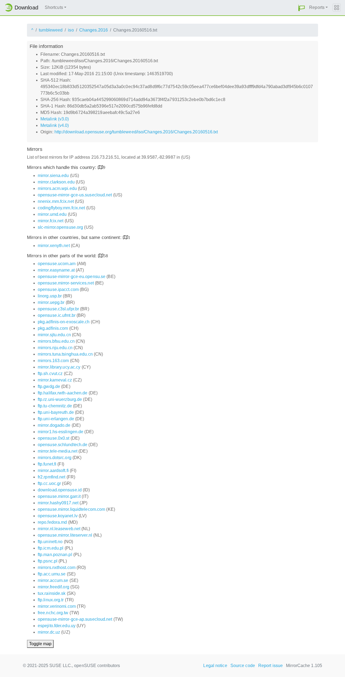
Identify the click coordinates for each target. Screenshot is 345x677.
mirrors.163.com (53, 360)
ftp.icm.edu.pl (50, 548)
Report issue (270, 665)
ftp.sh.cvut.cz (50, 373)
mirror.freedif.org (53, 587)
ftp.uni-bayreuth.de (56, 412)
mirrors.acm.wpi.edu (57, 188)
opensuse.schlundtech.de (62, 444)
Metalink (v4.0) (54, 125)
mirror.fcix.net (51, 220)
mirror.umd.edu (52, 214)
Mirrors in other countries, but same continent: (75, 237)
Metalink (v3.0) (54, 119)
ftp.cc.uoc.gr (49, 483)
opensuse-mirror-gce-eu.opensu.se (71, 276)
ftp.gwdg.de (49, 386)
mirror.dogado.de (54, 425)
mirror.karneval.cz (55, 380)
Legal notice (215, 665)
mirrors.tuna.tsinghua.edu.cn (65, 354)
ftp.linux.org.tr (51, 600)
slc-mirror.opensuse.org (60, 227)
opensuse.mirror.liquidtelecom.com (71, 509)
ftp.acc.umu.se (51, 574)
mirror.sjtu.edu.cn (54, 334)
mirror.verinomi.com (57, 606)
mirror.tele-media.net (57, 451)
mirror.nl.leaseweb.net (59, 528)
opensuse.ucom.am (57, 263)
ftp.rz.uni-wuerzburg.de (60, 399)
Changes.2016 (93, 30)
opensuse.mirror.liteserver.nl (65, 535)
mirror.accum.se (53, 580)
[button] (301, 7)
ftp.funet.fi (47, 464)
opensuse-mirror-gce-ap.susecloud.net (75, 619)
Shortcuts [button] (54, 7)
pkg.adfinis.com (53, 328)
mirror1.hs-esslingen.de (60, 431)
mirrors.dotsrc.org (54, 457)
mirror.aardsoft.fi (53, 470)
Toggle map (40, 643)
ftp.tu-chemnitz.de (55, 406)
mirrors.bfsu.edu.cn (56, 341)
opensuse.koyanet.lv (58, 515)
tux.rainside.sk (52, 593)
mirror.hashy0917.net (58, 503)
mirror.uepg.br (51, 302)
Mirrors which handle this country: (62, 167)
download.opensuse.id (60, 490)
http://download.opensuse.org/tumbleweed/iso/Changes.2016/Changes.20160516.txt (136, 132)
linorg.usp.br (50, 296)
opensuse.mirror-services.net (66, 283)
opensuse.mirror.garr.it (59, 496)
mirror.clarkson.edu (56, 182)
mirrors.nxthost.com (56, 567)
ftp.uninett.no (50, 541)
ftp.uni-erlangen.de (56, 418)
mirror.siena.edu (53, 175)
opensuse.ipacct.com (58, 289)
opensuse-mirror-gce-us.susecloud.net (75, 195)
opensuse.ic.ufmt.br (56, 315)
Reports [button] (317, 7)
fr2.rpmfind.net (51, 477)
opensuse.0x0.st (54, 438)
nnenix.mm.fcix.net (56, 201)
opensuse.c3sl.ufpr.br (58, 309)
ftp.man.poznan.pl (55, 554)
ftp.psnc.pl (47, 561)
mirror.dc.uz (49, 632)
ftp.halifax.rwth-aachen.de (63, 393)
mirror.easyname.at (56, 270)
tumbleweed (51, 30)
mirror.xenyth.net (54, 245)
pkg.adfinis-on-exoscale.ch (64, 322)
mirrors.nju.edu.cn (55, 347)
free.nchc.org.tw (53, 612)
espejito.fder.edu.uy (56, 625)
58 (105, 255)
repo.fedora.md (52, 522)
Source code (242, 665)
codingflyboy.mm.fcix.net (61, 208)
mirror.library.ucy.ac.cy (59, 367)
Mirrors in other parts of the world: (62, 255)
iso (71, 30)
